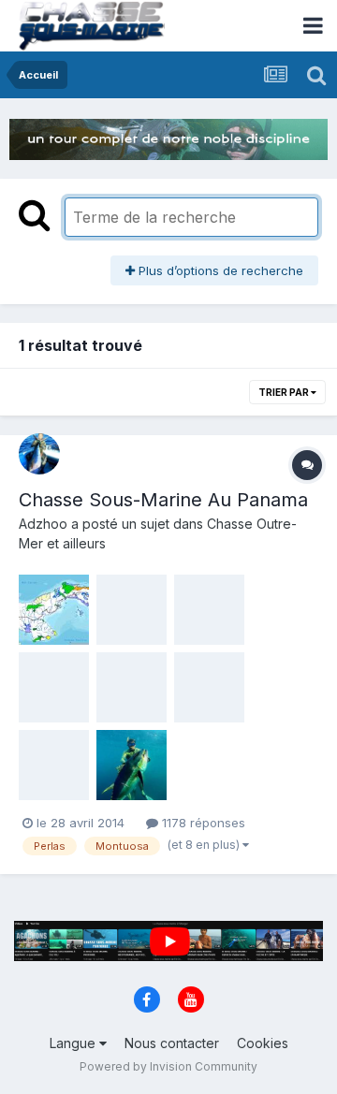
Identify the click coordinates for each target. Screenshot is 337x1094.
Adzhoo (43, 524)
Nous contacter (172, 1043)
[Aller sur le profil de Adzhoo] (39, 453)
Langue (74, 1043)
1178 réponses (201, 822)
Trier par (284, 392)
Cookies (262, 1043)
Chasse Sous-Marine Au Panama (163, 500)
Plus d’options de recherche (219, 270)
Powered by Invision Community (168, 1066)
